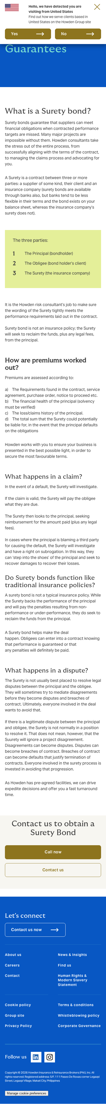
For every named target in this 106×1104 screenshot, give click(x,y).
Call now (53, 852)
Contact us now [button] (26, 929)
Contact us (53, 870)
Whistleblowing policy (79, 1015)
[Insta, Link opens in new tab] (49, 1057)
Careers (12, 965)
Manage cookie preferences (26, 1093)
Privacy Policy (18, 1026)
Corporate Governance (79, 1026)
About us (13, 954)
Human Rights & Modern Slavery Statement (73, 980)
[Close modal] (97, 7)
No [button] (64, 33)
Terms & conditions (76, 1005)
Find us (64, 965)
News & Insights (72, 954)
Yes (14, 33)
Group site (14, 1015)
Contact (12, 975)
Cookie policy (18, 1005)
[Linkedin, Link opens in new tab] (36, 1057)
